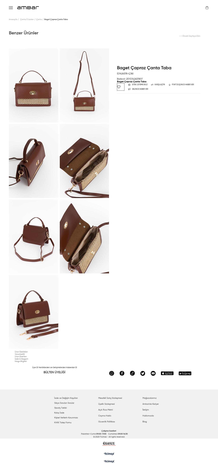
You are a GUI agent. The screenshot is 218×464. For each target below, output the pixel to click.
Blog (145, 422)
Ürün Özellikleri (21, 352)
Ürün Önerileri (21, 357)
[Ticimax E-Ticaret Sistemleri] (109, 461)
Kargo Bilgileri (21, 361)
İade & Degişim (21, 359)
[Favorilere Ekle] (120, 87)
